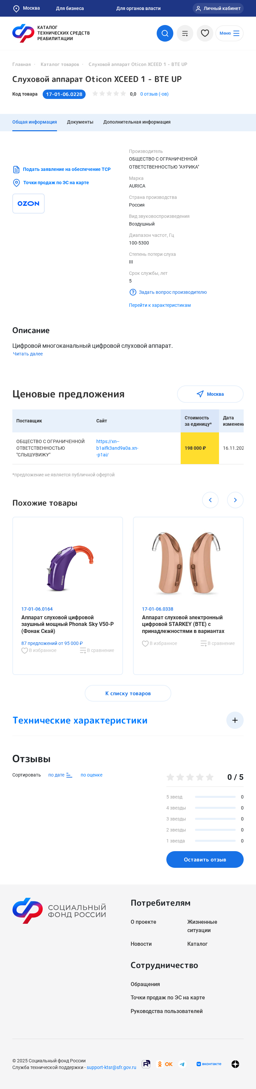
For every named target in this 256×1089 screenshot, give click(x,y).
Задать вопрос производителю (173, 292)
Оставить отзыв (205, 859)
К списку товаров (128, 693)
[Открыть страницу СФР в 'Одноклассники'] (164, 1064)
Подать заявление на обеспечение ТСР (67, 169)
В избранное (42, 650)
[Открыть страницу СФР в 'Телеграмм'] (182, 1064)
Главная (21, 64)
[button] (210, 500)
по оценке (91, 775)
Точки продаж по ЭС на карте (56, 182)
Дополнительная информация (137, 122)
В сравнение (100, 650)
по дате (56, 774)
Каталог (197, 944)
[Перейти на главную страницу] (51, 33)
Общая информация (34, 122)
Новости (141, 944)
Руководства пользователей (167, 1011)
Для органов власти (138, 8)
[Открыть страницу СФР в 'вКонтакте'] (209, 1064)
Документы (80, 122)
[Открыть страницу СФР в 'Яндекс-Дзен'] (235, 1064)
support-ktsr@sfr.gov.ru (111, 1067)
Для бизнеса (70, 8)
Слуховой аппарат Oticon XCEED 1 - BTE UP (97, 79)
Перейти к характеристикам (160, 305)
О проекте (143, 922)
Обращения (145, 984)
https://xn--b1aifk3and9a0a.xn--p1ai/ (117, 448)
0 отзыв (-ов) (154, 94)
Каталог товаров (60, 64)
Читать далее (28, 353)
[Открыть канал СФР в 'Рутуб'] (146, 1064)
